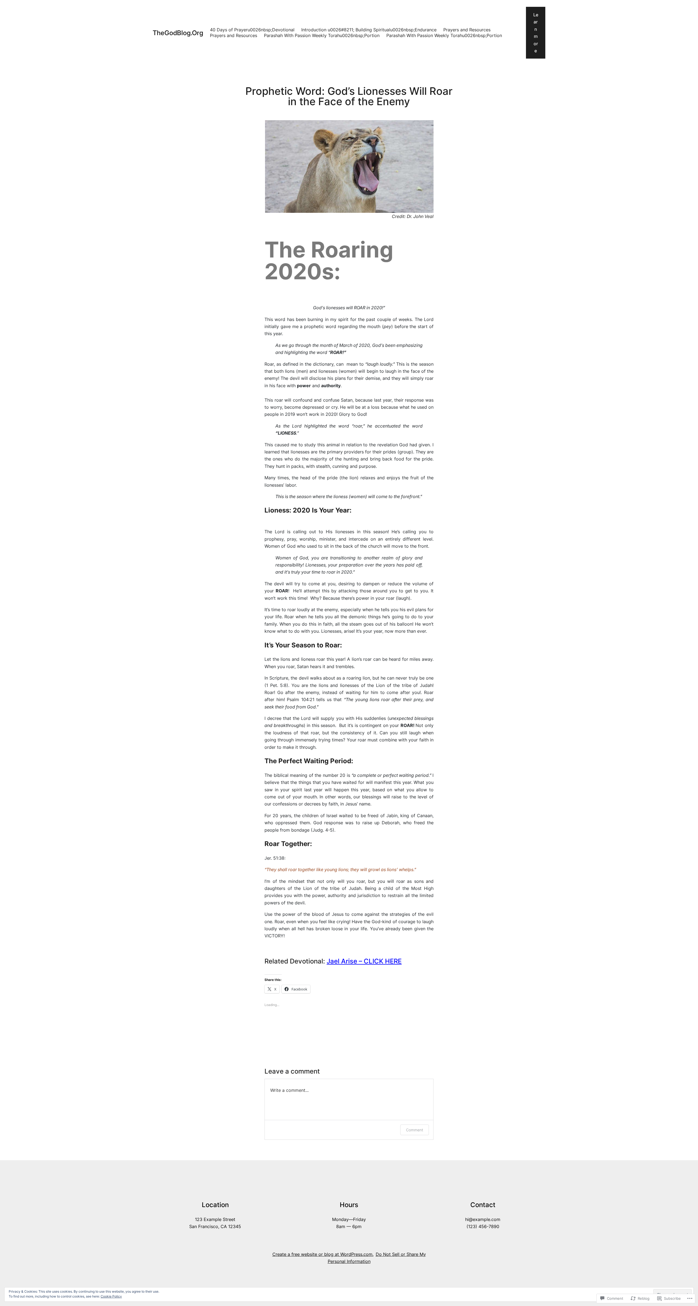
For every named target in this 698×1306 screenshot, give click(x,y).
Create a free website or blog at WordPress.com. (323, 1254)
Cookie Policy (111, 1296)
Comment (414, 1130)
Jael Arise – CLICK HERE (364, 961)
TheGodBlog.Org (178, 33)
